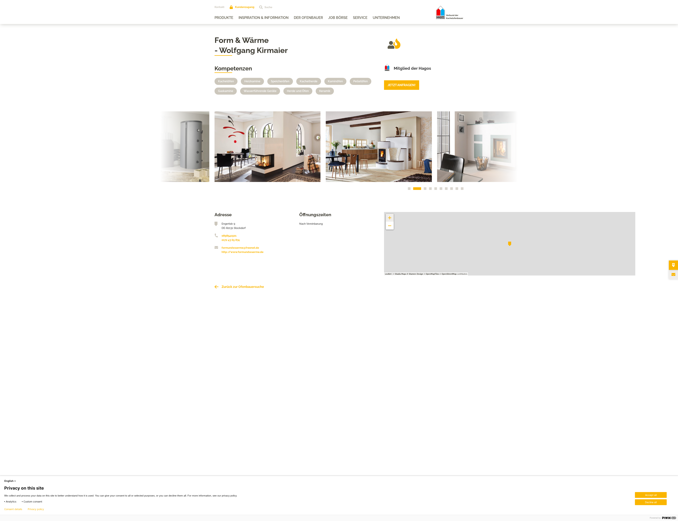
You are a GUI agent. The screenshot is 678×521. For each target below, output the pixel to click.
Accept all (651, 494)
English (9, 480)
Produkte (224, 18)
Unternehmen (386, 18)
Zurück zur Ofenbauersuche (243, 287)
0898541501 (229, 235)
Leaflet (388, 274)
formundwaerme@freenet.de (240, 247)
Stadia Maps (400, 274)
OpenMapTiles (432, 274)
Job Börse (338, 18)
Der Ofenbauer (308, 18)
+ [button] (390, 216)
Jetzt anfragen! (402, 85)
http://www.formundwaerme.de (242, 252)
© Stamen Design (415, 274)
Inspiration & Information (264, 18)
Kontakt (219, 7)
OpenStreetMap (449, 274)
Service (360, 18)
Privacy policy (36, 509)
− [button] (390, 224)
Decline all (651, 502)
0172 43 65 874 (231, 240)
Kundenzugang (244, 7)
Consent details (13, 509)
